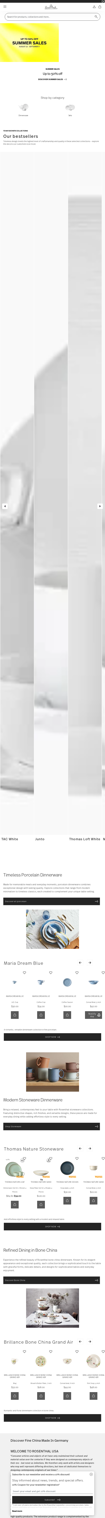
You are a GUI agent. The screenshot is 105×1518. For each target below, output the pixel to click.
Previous (5, 506)
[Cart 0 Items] (99, 6)
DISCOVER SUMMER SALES (51, 79)
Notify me (92, 1015)
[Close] (91, 1474)
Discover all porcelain (16, 901)
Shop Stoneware (13, 1126)
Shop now (50, 1037)
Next (100, 506)
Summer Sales (45, 1)
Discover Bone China (15, 1280)
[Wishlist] (24, 975)
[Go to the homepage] (51, 6)
